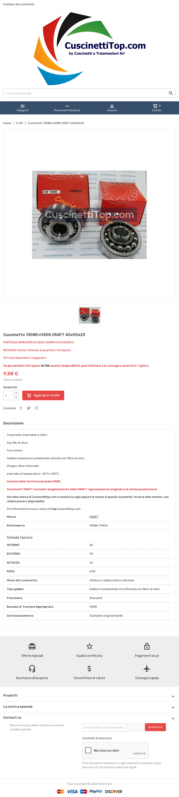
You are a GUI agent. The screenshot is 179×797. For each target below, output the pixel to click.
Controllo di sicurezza (97, 738)
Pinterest (36, 408)
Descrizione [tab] (13, 423)
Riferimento (16, 525)
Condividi (20, 408)
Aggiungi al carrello (43, 395)
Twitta (28, 408)
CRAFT (94, 516)
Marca (11, 516)
